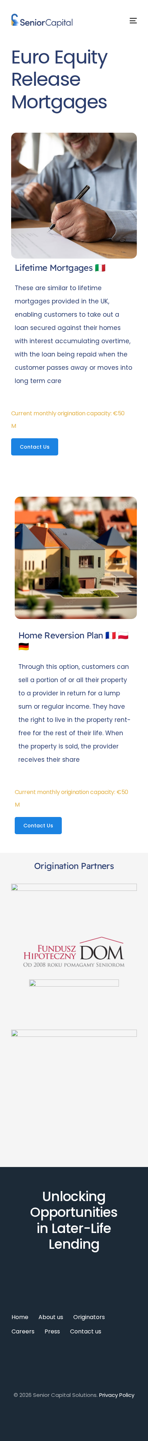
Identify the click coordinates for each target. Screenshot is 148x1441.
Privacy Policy (116, 1395)
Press (52, 1331)
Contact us (85, 1331)
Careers (22, 1331)
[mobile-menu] (127, 20)
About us (50, 1317)
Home (19, 1317)
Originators (89, 1317)
